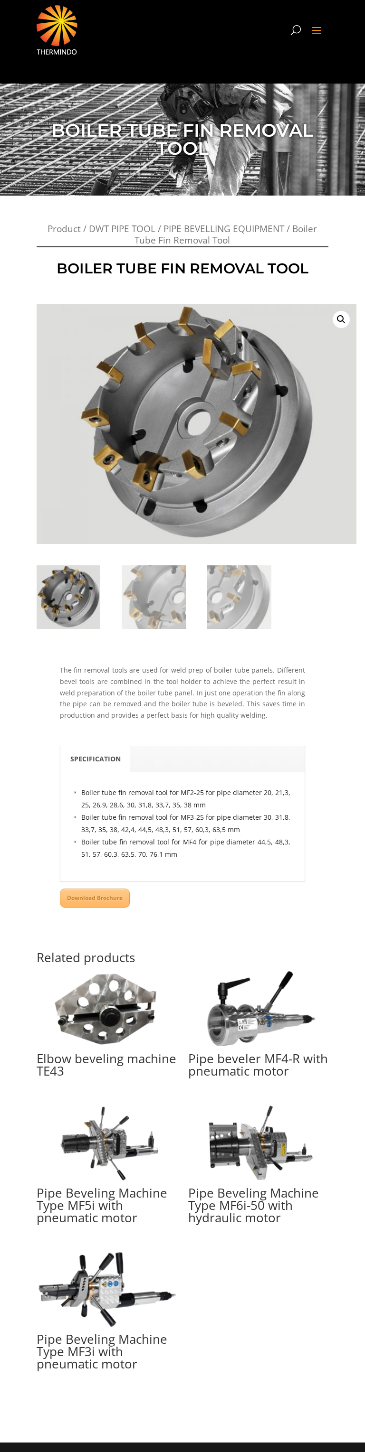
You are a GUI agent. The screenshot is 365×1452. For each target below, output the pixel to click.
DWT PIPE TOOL (122, 229)
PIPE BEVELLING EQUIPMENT (223, 229)
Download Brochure (95, 898)
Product (64, 229)
